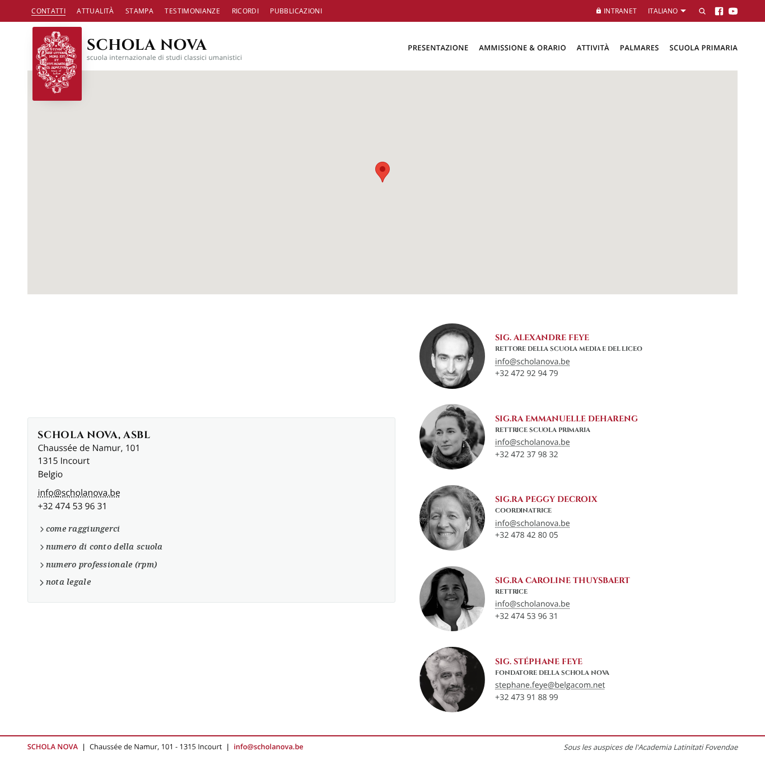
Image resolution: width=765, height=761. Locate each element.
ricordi (245, 11)
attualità (95, 11)
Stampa (139, 11)
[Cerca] (702, 11)
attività (593, 48)
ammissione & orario (522, 48)
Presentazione (438, 48)
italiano (663, 11)
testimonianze (192, 11)
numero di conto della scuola (104, 546)
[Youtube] (733, 10)
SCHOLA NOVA (164, 48)
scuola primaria (703, 48)
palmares (639, 48)
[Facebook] (719, 10)
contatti (48, 11)
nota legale (68, 581)
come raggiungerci (83, 528)
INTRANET (620, 11)
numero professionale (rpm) (101, 564)
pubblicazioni (296, 11)
